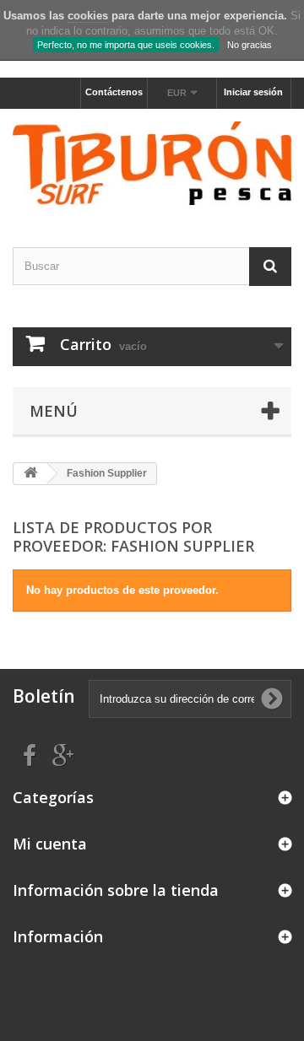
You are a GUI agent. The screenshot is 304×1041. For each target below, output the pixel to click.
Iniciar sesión (253, 92)
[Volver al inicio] (30, 473)
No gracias (249, 45)
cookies (88, 15)
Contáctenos (114, 92)
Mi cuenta (50, 843)
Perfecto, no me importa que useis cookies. (125, 45)
